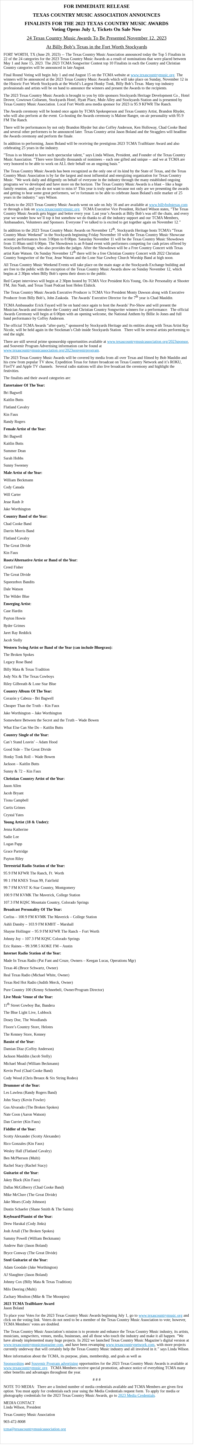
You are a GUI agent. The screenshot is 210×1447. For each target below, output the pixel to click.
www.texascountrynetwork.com (130, 1345)
